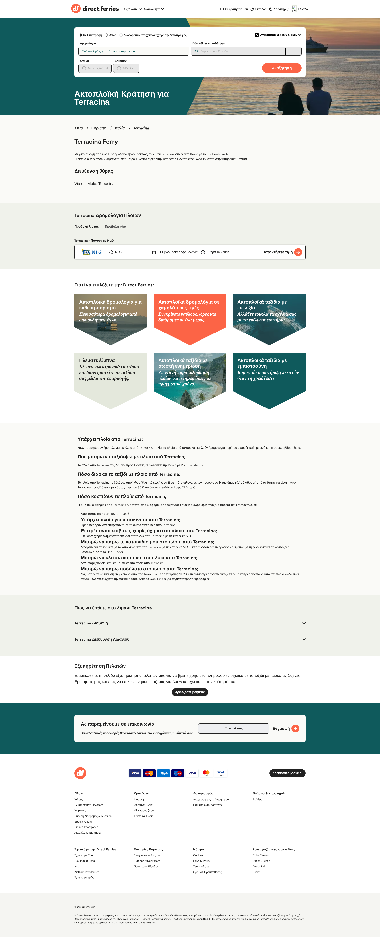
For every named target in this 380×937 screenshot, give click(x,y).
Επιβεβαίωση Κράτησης (208, 804)
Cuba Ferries (261, 855)
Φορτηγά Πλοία (143, 804)
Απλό (112, 35)
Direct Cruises (261, 860)
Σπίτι (78, 128)
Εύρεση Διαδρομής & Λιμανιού (93, 816)
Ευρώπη (98, 128)
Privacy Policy (201, 860)
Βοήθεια (257, 799)
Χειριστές (80, 810)
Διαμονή (139, 799)
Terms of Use (201, 866)
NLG (110, 240)
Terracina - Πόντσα (88, 240)
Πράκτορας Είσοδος (146, 866)
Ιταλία (120, 128)
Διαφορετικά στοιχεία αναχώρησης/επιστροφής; (155, 35)
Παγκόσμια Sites (84, 860)
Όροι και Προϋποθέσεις (207, 872)
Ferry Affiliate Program (147, 855)
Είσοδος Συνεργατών (147, 860)
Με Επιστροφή (92, 35)
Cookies (198, 855)
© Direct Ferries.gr (84, 907)
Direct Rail (259, 866)
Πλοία (256, 872)
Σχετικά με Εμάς (84, 855)
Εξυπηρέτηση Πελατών (88, 804)
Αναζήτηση (282, 68)
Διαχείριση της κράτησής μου (211, 799)
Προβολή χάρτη (116, 226)
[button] (190, 623)
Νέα (76, 866)
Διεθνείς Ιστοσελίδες (86, 872)
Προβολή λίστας (86, 226)
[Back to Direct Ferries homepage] (95, 9)
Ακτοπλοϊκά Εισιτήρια (87, 832)
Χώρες (78, 799)
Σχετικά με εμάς (84, 877)
